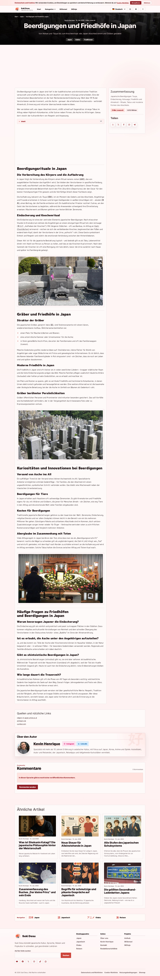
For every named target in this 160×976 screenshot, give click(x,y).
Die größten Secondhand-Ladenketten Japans (120, 891)
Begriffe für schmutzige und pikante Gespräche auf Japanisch (78, 892)
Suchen (66, 955)
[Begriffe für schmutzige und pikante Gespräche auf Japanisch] (80, 873)
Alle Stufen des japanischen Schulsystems (121, 844)
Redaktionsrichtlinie (108, 949)
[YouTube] (17, 961)
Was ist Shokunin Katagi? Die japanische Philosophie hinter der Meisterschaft (37, 845)
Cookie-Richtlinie (123, 3)
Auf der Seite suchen (23, 951)
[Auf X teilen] (118, 124)
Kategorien (49, 9)
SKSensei (63, 9)
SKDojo (74, 9)
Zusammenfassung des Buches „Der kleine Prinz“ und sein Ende (37, 892)
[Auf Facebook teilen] (123, 124)
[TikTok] (40, 961)
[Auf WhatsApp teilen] (129, 124)
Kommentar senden (27, 787)
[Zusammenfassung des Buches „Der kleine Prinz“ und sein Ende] (37, 873)
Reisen (79, 949)
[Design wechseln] (130, 9)
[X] (28, 961)
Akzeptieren (135, 3)
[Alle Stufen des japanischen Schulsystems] (122, 826)
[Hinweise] (136, 9)
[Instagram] (34, 961)
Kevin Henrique (70, 20)
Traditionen (88, 40)
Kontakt (103, 945)
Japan (22, 16)
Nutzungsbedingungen (128, 972)
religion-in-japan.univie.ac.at (27, 718)
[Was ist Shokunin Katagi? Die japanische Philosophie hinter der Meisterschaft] (37, 826)
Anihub (127, 938)
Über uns (104, 938)
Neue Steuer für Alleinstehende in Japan (76, 844)
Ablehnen (147, 3)
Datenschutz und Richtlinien (92, 972)
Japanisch (80, 942)
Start (39, 9)
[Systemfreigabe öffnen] (113, 124)
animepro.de (21, 721)
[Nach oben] (143, 9)
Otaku (78, 945)
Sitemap (142, 972)
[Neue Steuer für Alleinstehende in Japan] (80, 826)
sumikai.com (21, 724)
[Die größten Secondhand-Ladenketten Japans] (122, 873)
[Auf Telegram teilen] (134, 124)
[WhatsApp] (45, 961)
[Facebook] (22, 961)
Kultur (78, 40)
